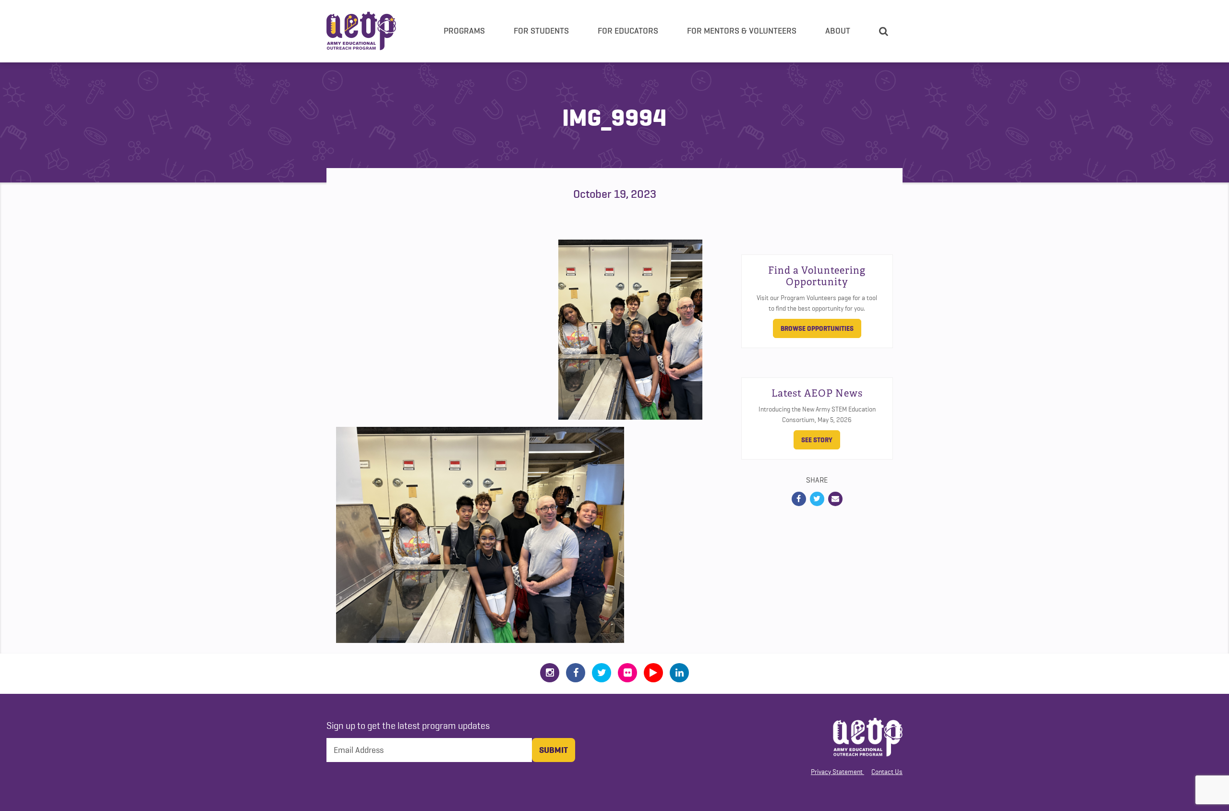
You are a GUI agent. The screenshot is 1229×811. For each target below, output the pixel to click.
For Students (541, 31)
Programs (464, 31)
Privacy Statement (837, 771)
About (837, 31)
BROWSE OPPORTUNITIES (817, 328)
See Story (816, 440)
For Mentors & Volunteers (741, 31)
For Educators (628, 31)
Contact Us (887, 771)
